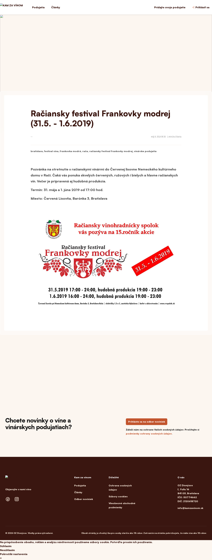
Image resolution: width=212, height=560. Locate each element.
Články (55, 7)
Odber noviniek (83, 499)
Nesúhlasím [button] (7, 550)
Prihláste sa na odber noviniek (146, 421)
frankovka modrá (70, 151)
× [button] (1, 558)
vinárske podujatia (145, 151)
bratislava (37, 151)
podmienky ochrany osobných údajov (149, 433)
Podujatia (38, 7)
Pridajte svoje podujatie (170, 7)
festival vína (51, 151)
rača (85, 151)
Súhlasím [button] (5, 546)
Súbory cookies (118, 496)
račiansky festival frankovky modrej (111, 151)
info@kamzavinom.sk (190, 508)
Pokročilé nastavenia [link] (13, 554)
